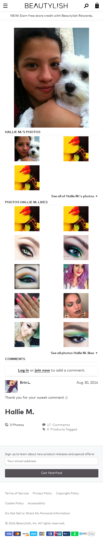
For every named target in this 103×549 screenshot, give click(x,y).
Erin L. (25, 382)
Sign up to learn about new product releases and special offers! (49, 454)
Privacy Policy (42, 493)
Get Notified (51, 473)
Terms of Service (17, 493)
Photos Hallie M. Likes (26, 202)
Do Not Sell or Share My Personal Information (37, 513)
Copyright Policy (67, 493)
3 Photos (16, 425)
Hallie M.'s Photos (22, 132)
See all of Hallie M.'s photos (72, 196)
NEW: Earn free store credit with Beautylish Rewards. (51, 15)
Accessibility (36, 503)
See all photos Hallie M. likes (72, 353)
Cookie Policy (14, 503)
